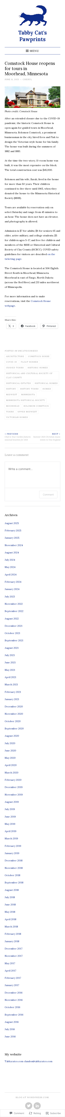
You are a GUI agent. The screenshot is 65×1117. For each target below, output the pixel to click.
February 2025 (13, 530)
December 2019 (14, 787)
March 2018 (11, 926)
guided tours (15, 367)
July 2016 (10, 1029)
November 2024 (14, 545)
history (11, 389)
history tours (29, 389)
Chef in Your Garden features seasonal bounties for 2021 (18, 437)
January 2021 (12, 699)
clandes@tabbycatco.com (38, 1061)
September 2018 (14, 882)
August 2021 (12, 647)
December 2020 (14, 706)
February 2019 (13, 846)
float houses (29, 362)
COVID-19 (11, 362)
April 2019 (10, 831)
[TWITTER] (28, 1106)
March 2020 (11, 772)
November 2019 (14, 794)
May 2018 (10, 911)
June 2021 (10, 662)
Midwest (11, 394)
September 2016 (14, 1014)
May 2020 (10, 757)
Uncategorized (28, 351)
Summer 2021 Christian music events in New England (46, 437)
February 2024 (13, 581)
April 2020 (11, 765)
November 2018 (14, 868)
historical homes (46, 383)
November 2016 (14, 1000)
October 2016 (12, 1007)
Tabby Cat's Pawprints (32, 35)
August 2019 (12, 801)
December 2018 (14, 860)
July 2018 (10, 897)
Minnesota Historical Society (25, 400)
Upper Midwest (27, 411)
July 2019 (10, 809)
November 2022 (14, 603)
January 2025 (12, 537)
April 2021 (10, 677)
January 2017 (12, 985)
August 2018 (12, 890)
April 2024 (10, 574)
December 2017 (13, 948)
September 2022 (14, 611)
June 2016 (10, 1036)
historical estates (18, 383)
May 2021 (10, 669)
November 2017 (14, 955)
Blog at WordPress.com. (33, 1097)
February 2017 (13, 977)
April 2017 (10, 970)
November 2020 (14, 713)
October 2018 (12, 875)
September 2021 (14, 640)
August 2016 (12, 1022)
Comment (48, 494)
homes (46, 389)
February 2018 (13, 933)
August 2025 (12, 523)
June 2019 (10, 816)
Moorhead (13, 406)
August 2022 (12, 618)
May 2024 (10, 567)
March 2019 (11, 838)
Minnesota (28, 394)
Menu (34, 51)
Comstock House (39, 356)
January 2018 (12, 941)
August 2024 (12, 552)
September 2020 (14, 728)
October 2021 (12, 633)
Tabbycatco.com (14, 1061)
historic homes (38, 367)
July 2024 (10, 559)
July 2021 (10, 655)
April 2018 (10, 919)
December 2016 (14, 992)
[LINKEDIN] (37, 1106)
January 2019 (12, 853)
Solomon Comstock (36, 406)
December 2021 (13, 625)
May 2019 (10, 823)
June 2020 (10, 750)
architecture (15, 356)
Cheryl (27, 79)
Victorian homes (17, 417)
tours (10, 411)
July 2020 (10, 743)
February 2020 (13, 779)
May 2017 (10, 963)
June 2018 (10, 904)
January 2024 (12, 589)
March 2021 (11, 684)
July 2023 (10, 596)
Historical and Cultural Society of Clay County (29, 375)
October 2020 (13, 721)
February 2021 (13, 692)
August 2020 (12, 735)
